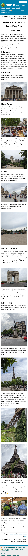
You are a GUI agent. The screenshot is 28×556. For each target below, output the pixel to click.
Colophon (15, 547)
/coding (14, 7)
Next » (18, 555)
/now (17, 5)
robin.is (10, 5)
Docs (24, 547)
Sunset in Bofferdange (18, 18)
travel (11, 534)
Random (14, 555)
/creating (8, 7)
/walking (3, 10)
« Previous (3, 555)
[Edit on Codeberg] (6, 553)
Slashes (20, 547)
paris (20, 534)
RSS (4, 547)
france (25, 534)
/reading (18, 7)
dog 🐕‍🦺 (10, 10)
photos (16, 534)
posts (22, 10)
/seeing (3, 7)
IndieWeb (9, 555)
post (24, 536)
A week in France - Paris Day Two (14, 16)
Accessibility (8, 547)
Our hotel (10, 36)
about (5, 12)
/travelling (22, 5)
